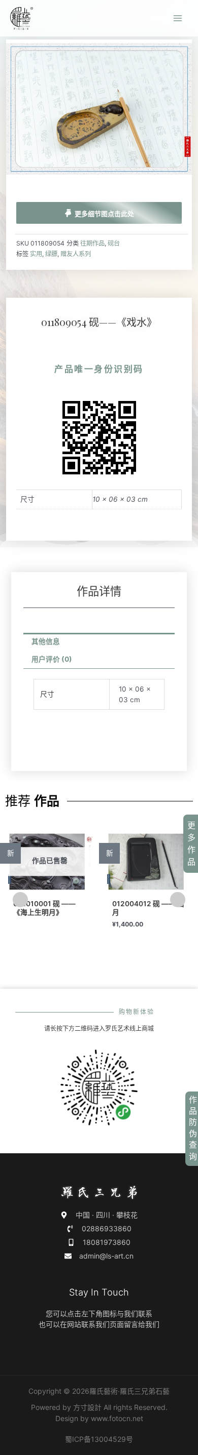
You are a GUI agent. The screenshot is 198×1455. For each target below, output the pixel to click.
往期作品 (92, 243)
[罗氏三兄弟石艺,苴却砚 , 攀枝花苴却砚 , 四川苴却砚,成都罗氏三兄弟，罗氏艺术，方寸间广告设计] (21, 18)
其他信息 (45, 641)
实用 (36, 254)
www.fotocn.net (117, 1418)
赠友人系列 (75, 254)
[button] (20, 899)
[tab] (99, 642)
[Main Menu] (178, 18)
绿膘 (51, 254)
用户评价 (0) (51, 659)
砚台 (114, 243)
